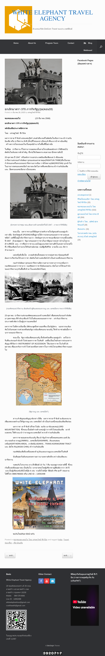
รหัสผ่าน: (81, 162)
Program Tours (51, 43)
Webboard (88, 50)
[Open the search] (101, 46)
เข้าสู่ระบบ (94, 177)
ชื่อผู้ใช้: (81, 153)
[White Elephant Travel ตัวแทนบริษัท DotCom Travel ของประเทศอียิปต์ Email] (52, 581)
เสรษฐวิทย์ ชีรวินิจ (34, 112)
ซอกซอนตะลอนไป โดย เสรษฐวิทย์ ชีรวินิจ (30, 540)
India (60, 540)
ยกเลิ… (10, 555)
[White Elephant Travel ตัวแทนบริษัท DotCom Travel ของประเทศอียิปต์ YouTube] (46, 581)
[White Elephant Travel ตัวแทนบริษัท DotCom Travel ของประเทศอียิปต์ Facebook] (41, 581)
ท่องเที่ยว (8, 543)
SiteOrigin (50, 645)
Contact (71, 43)
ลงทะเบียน (82, 174)
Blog (90, 43)
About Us (32, 43)
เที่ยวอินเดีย (18, 543)
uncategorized (83, 195)
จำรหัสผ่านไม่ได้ (84, 181)
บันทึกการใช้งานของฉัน (89, 171)
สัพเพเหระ (81, 229)
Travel (66, 540)
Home (16, 43)
